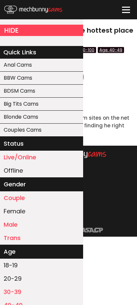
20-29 (13, 278)
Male (11, 224)
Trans (12, 238)
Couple (14, 198)
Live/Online (20, 157)
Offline (13, 170)
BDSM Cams (19, 91)
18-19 (11, 265)
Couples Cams (23, 130)
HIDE (11, 30)
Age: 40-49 (110, 50)
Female (14, 211)
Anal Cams (18, 65)
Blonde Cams (21, 117)
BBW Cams (18, 78)
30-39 (12, 292)
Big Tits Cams (21, 104)
